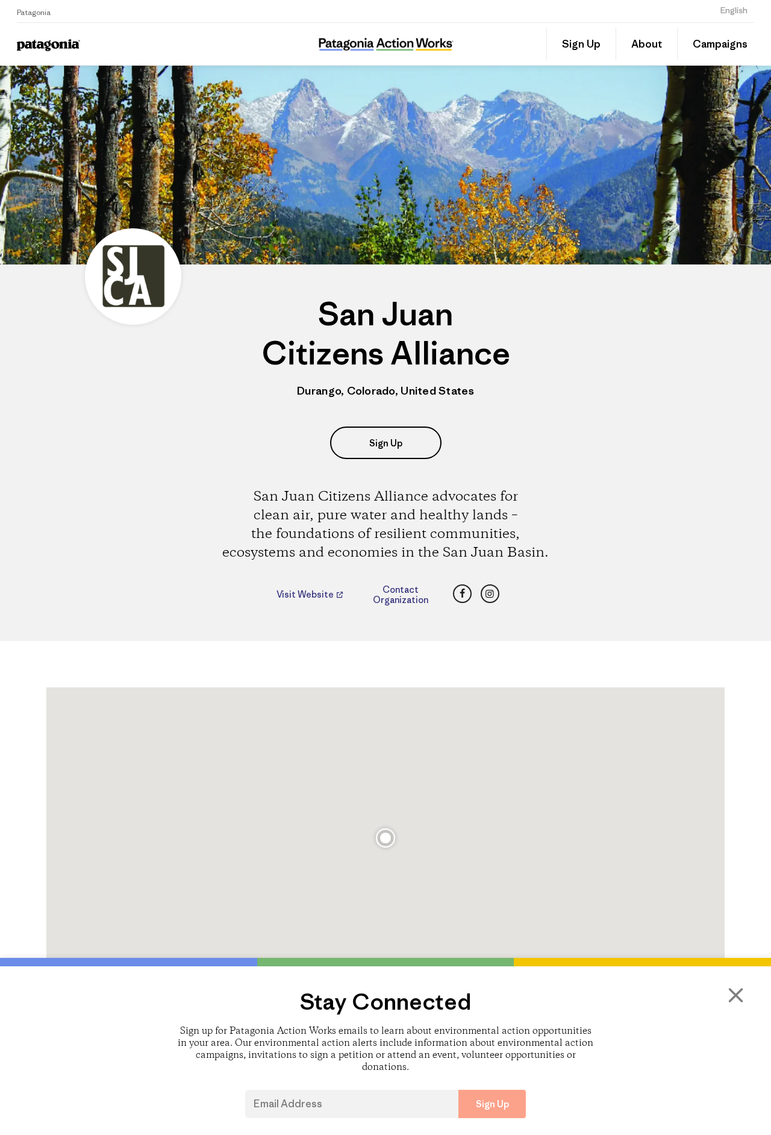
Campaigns (720, 44)
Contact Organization (400, 594)
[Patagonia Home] (94, 44)
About (646, 44)
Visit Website (306, 594)
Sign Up (581, 44)
